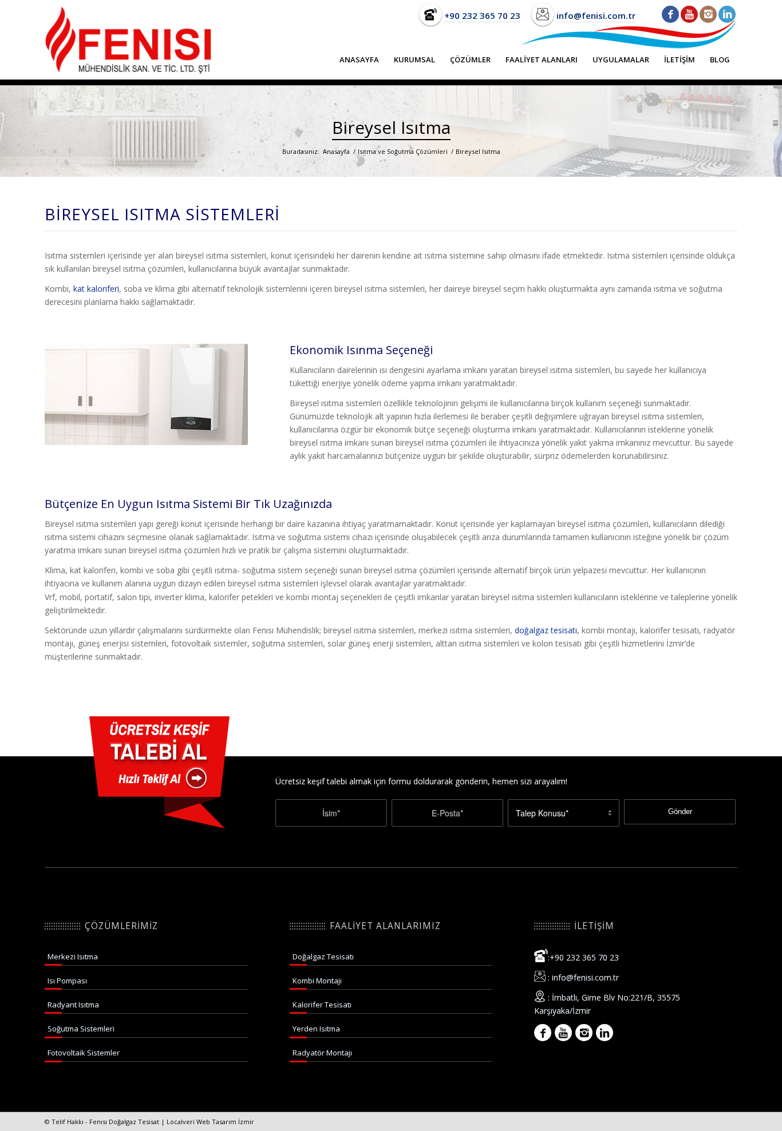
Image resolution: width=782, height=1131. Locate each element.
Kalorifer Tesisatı (322, 1004)
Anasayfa (336, 151)
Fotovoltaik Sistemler (84, 1052)
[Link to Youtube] (689, 14)
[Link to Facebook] (670, 14)
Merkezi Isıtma (73, 956)
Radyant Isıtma (73, 1004)
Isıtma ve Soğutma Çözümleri (403, 151)
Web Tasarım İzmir (225, 1121)
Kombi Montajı (317, 980)
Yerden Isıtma (316, 1028)
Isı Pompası (67, 980)
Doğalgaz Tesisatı (323, 956)
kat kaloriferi (96, 288)
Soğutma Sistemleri (81, 1028)
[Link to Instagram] (708, 14)
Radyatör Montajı (322, 1052)
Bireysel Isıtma (391, 127)
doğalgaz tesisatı (546, 630)
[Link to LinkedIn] (727, 14)
